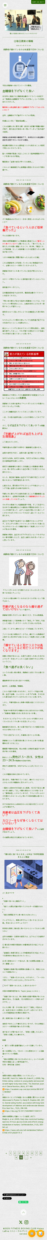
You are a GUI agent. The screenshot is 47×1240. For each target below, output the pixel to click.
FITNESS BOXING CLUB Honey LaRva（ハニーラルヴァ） (23, 1229)
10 (21, 1157)
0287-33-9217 (38, 2)
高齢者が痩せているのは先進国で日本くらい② (23, 347)
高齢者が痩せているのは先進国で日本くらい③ (23, 184)
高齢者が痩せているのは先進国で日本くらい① (23, 554)
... (26, 1157)
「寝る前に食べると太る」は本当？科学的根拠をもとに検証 (23, 855)
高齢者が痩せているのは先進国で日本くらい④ (23, 49)
